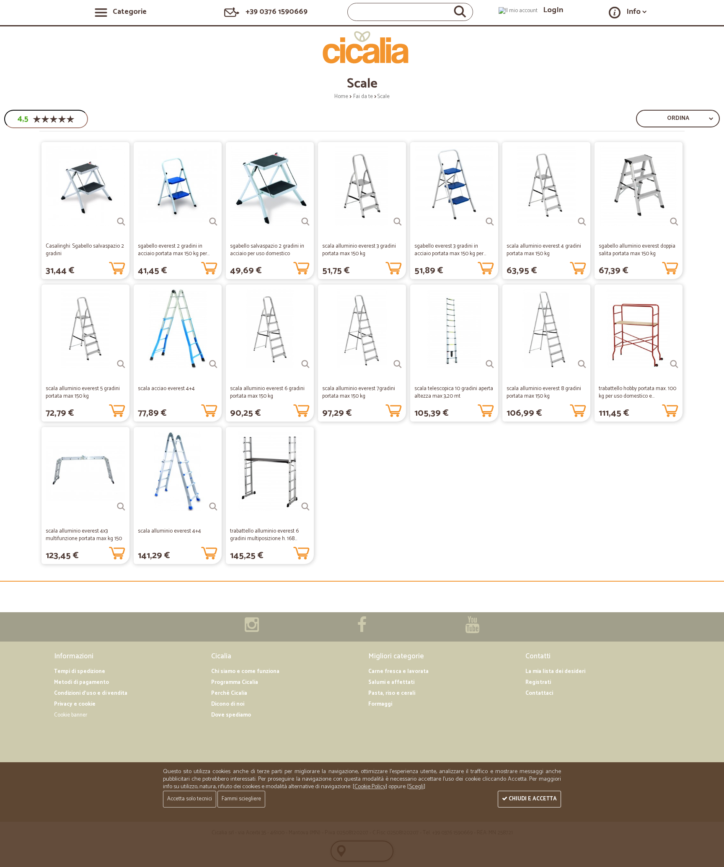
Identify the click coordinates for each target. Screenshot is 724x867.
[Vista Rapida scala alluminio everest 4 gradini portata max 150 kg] (582, 221)
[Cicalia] (362, 47)
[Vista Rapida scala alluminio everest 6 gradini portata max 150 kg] (305, 364)
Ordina (678, 118)
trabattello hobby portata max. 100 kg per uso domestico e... (637, 392)
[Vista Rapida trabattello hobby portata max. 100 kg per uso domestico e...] (674, 364)
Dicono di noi (227, 704)
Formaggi (380, 704)
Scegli (416, 787)
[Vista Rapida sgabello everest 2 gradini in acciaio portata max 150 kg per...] (213, 221)
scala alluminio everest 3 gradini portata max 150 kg (359, 250)
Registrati (538, 682)
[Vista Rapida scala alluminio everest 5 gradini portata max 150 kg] (121, 364)
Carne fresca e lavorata (398, 671)
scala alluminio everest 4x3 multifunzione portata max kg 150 (84, 535)
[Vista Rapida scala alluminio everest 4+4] (213, 506)
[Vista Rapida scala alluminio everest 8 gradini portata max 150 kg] (582, 364)
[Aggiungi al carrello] (117, 266)
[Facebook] (362, 629)
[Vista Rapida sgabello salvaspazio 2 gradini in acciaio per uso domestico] (305, 221)
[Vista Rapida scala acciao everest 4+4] (213, 364)
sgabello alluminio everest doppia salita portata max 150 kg (637, 250)
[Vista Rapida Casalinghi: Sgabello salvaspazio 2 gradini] (121, 221)
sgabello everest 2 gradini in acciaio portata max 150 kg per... (173, 250)
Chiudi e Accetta (532, 799)
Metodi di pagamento (81, 682)
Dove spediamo (231, 715)
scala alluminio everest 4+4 (169, 531)
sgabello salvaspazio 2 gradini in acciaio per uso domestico (267, 250)
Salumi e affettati (391, 682)
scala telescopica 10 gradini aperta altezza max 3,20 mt (453, 392)
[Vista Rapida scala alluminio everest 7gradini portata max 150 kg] (397, 364)
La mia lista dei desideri (555, 671)
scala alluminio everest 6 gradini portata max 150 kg (267, 392)
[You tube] (472, 629)
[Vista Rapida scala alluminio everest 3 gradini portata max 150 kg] (397, 221)
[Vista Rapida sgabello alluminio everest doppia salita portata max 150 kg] (674, 221)
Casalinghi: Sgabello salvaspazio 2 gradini (85, 250)
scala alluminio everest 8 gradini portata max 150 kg (544, 392)
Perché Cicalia (229, 693)
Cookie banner (70, 715)
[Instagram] (252, 629)
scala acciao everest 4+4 (166, 388)
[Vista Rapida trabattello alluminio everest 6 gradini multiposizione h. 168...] (305, 506)
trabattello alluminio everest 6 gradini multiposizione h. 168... (264, 535)
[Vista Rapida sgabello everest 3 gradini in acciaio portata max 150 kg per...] (490, 221)
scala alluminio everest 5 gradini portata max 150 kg (83, 392)
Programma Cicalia (234, 682)
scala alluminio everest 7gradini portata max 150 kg (358, 392)
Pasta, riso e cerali (391, 693)
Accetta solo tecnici (189, 799)
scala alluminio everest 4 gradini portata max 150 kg (544, 250)
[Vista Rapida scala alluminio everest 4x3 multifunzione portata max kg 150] (121, 506)
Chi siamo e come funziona (245, 671)
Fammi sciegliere (241, 799)
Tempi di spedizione (79, 671)
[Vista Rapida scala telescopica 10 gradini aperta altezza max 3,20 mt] (490, 364)
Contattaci (539, 693)
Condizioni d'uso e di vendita (90, 693)
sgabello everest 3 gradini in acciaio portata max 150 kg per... (450, 250)
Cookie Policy (369, 787)
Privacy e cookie (75, 704)
